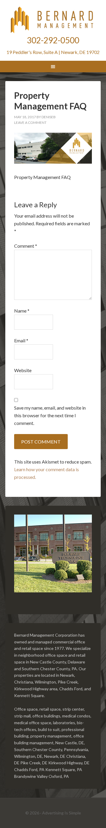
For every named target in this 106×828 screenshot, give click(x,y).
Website (23, 370)
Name (21, 310)
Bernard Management (53, 20)
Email (21, 340)
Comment (25, 246)
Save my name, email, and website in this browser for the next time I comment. (50, 415)
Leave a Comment (30, 122)
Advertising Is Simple (61, 812)
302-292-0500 (53, 40)
